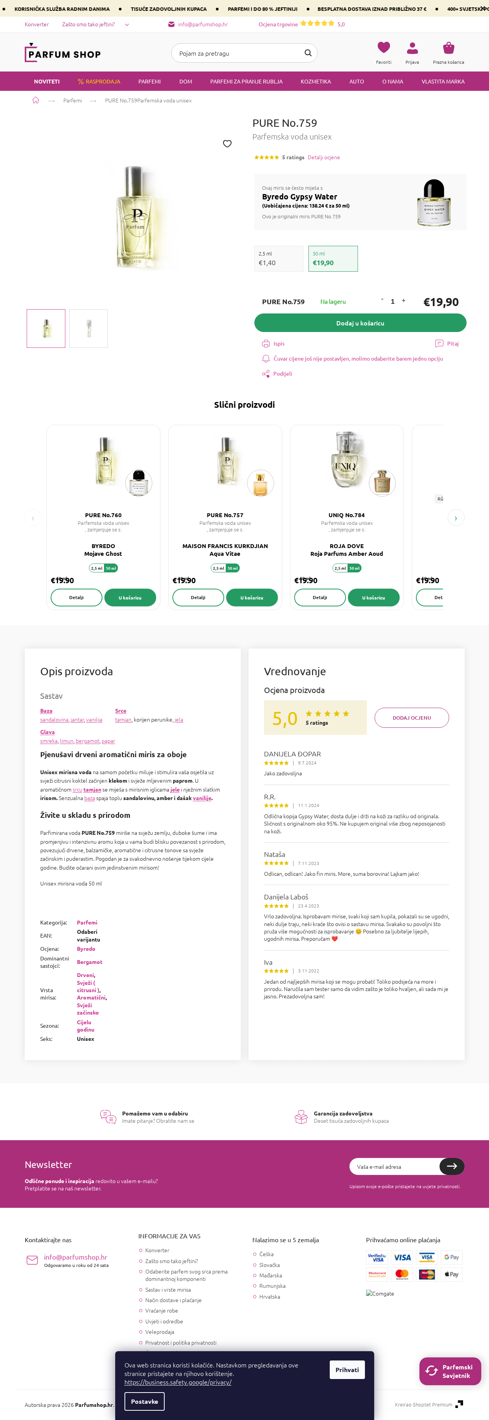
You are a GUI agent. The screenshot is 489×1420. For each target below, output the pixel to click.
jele (175, 789)
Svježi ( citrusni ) (88, 986)
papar (108, 740)
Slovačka (269, 1264)
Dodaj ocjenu (412, 717)
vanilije (202, 797)
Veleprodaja (159, 1331)
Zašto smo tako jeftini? (88, 24)
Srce (120, 710)
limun (66, 740)
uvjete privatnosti (441, 1186)
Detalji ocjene (324, 157)
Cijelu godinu (85, 1025)
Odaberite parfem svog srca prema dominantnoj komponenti (186, 1274)
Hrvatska (269, 1296)
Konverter (37, 24)
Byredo (86, 948)
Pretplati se (452, 1166)
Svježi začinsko (88, 1008)
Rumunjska (272, 1285)
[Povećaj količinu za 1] (403, 301)
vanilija (94, 719)
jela (179, 719)
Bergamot (89, 961)
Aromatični (91, 997)
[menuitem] (42, 81)
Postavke (144, 1401)
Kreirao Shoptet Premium (423, 1404)
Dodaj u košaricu (360, 322)
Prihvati (347, 1370)
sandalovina (54, 719)
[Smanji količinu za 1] (382, 299)
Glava (47, 731)
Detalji (76, 597)
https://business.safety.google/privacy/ (178, 1381)
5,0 (302, 23)
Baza (46, 710)
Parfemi (87, 922)
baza (89, 798)
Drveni (85, 974)
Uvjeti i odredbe (164, 1321)
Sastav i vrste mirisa (168, 1289)
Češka (266, 1254)
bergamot (87, 740)
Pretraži (308, 53)
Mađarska (270, 1275)
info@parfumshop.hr (76, 1260)
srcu (77, 789)
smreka (49, 740)
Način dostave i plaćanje (173, 1300)
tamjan (123, 719)
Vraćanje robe (161, 1310)
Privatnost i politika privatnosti (180, 1342)
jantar (77, 719)
